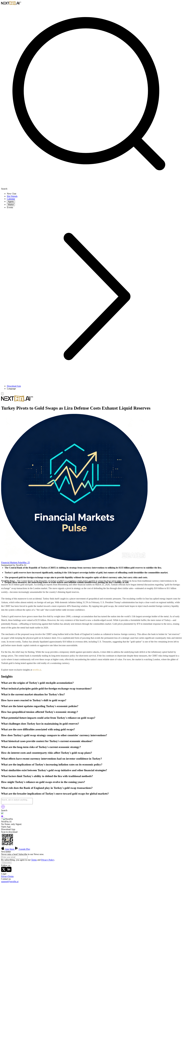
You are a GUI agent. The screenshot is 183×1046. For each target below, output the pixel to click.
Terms (34, 860)
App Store (10, 849)
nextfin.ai (37, 670)
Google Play (24, 849)
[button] (94, 388)
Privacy (4, 876)
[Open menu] (2, 393)
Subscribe (6, 863)
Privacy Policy (47, 860)
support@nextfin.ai (9, 881)
